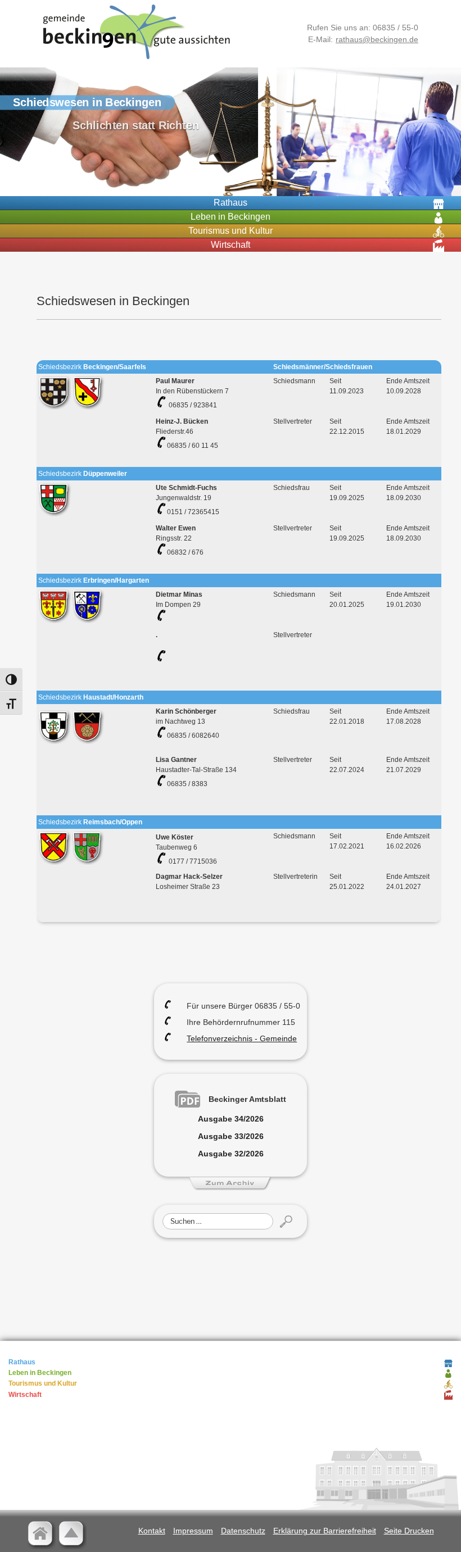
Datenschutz (243, 1530)
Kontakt (151, 1530)
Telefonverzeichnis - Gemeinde (242, 1038)
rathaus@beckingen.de (377, 39)
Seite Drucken (409, 1530)
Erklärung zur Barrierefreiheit (324, 1530)
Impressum (193, 1530)
